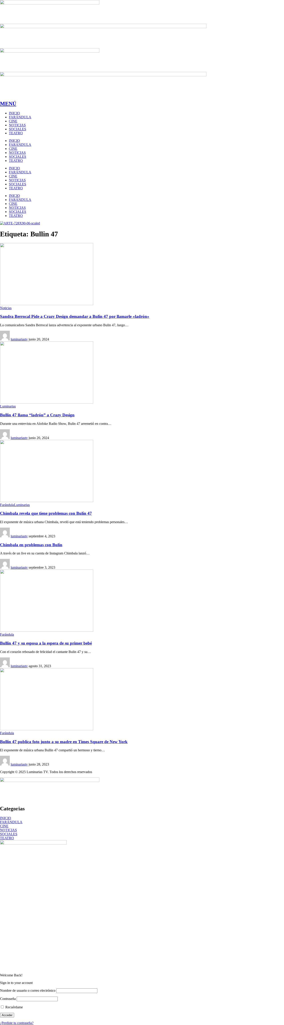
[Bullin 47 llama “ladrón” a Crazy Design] (46, 402)
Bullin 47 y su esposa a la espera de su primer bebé (46, 643)
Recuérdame (13, 1007)
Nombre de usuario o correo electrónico (27, 990)
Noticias (6, 308)
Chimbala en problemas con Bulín (31, 544)
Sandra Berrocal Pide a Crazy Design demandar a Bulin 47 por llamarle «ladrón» (74, 316)
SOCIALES (8, 834)
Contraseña (8, 999)
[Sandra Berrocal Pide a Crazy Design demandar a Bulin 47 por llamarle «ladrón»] (46, 304)
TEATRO (7, 838)
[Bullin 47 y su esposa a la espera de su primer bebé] (46, 630)
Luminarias (8, 406)
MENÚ (8, 104)
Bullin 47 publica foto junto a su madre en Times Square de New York (64, 741)
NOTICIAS (8, 830)
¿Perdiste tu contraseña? (17, 1023)
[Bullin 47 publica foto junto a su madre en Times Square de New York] (46, 729)
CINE (4, 826)
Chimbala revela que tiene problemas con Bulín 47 (46, 513)
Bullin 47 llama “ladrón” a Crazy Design (37, 415)
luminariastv (19, 339)
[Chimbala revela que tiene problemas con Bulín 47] (46, 501)
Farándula (7, 505)
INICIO (5, 818)
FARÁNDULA (11, 822)
